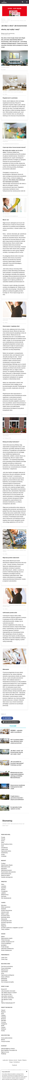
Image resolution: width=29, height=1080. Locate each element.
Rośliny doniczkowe (6, 910)
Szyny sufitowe (5, 977)
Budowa (3, 19)
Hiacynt (3, 1010)
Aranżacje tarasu (5, 917)
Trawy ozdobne (5, 929)
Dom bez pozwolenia (7, 966)
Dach (2, 846)
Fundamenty (4, 852)
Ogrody (20, 1060)
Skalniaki (3, 909)
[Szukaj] (22, 2)
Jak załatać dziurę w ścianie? (9, 992)
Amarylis (3, 1018)
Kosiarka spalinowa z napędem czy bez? (12, 927)
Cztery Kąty (4, 959)
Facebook (14, 1065)
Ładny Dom (4, 957)
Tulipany (3, 1015)
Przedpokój (4, 891)
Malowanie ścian (5, 867)
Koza (2, 973)
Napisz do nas (5, 1052)
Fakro (8, 19)
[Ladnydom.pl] (4, 2)
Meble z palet (5, 914)
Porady (3, 837)
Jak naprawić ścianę (6, 999)
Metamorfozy (5, 894)
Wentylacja (4, 978)
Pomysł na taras (5, 1041)
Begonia (3, 1012)
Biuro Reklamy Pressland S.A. (9, 1050)
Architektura (17, 1062)
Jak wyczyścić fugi (6, 994)
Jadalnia (3, 893)
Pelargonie (4, 1024)
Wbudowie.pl (4, 970)
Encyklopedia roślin (6, 920)
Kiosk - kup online (14, 8)
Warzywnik (4, 919)
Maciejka (3, 1020)
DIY (2, 1001)
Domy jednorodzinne (6, 1038)
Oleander (3, 1017)
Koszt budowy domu (6, 844)
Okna (2, 842)
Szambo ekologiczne (7, 877)
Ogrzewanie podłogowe (7, 975)
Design (11, 1062)
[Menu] (27, 2)
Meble (3, 936)
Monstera (3, 905)
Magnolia (3, 926)
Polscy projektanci (6, 943)
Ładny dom (5, 1060)
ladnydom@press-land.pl (8, 1048)
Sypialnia (3, 888)
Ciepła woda (4, 849)
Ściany (3, 854)
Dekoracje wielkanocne (7, 948)
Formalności (4, 847)
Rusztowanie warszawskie (8, 872)
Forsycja (3, 1022)
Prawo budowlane (6, 968)
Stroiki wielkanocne (6, 950)
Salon (2, 884)
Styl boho (3, 896)
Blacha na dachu (5, 875)
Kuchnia (3, 889)
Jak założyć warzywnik (7, 997)
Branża (3, 1039)
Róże (2, 1013)
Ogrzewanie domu (6, 851)
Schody (3, 839)
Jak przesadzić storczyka (8, 991)
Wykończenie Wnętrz (7, 865)
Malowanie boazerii (6, 870)
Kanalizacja (4, 980)
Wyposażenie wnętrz (6, 938)
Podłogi (3, 863)
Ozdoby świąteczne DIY (7, 941)
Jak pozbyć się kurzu (7, 996)
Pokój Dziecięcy (5, 940)
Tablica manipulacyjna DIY (8, 1003)
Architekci (3, 945)
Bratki (2, 1025)
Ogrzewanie (4, 971)
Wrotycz (3, 924)
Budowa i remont (13, 1060)
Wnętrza (24, 1060)
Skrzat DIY (4, 989)
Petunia (3, 1027)
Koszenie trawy (5, 915)
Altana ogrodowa (5, 907)
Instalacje (3, 856)
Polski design (5, 947)
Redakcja (3, 1053)
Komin (3, 840)
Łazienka (3, 886)
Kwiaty (3, 1030)
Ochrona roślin (5, 912)
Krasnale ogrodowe (6, 922)
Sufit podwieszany (6, 873)
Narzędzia (4, 868)
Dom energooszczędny (7, 982)
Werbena (3, 1029)
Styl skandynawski (6, 898)
